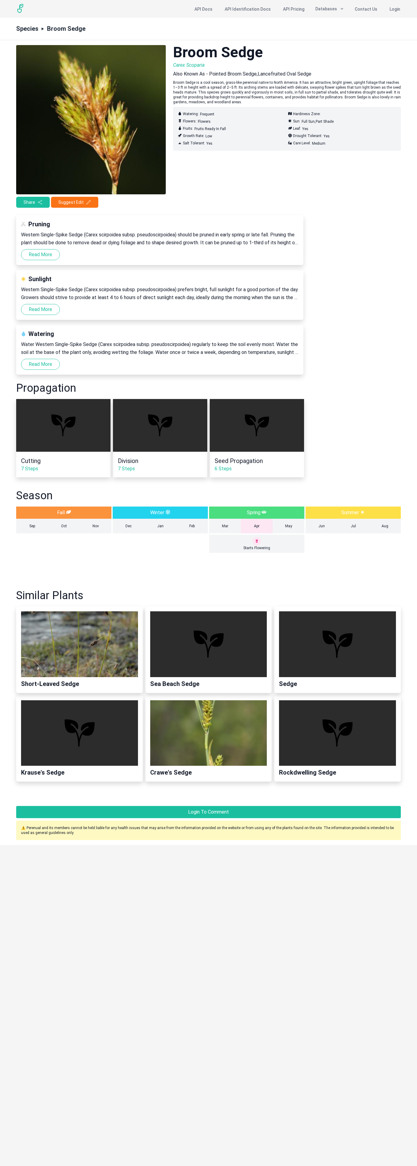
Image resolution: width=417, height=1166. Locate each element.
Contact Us (366, 9)
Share (29, 202)
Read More (40, 254)
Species (27, 28)
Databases (326, 8)
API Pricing (293, 9)
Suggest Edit (71, 202)
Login (395, 9)
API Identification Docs (248, 9)
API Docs (203, 9)
